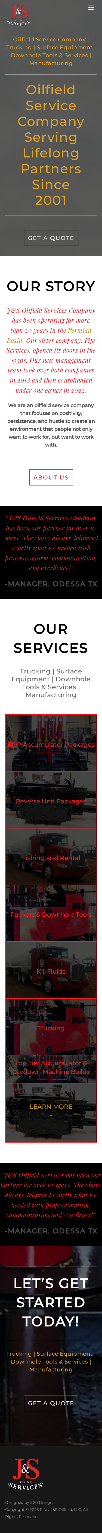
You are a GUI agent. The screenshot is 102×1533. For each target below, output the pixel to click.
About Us (51, 477)
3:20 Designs (42, 1502)
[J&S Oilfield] (18, 24)
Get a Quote (51, 237)
